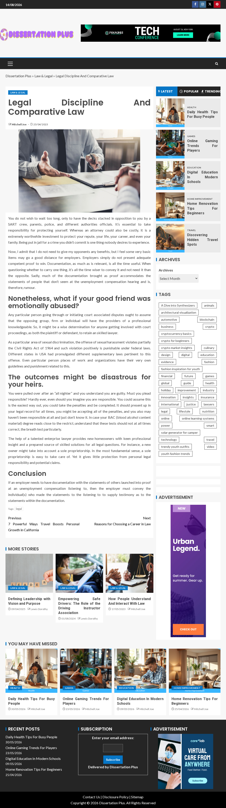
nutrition (208, 411)
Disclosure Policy (115, 797)
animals (209, 305)
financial (166, 376)
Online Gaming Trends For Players (202, 146)
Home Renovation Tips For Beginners (202, 208)
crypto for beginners (175, 341)
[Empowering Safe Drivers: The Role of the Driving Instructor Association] (79, 573)
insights (188, 397)
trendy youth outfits (175, 446)
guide (187, 383)
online (165, 418)
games (209, 376)
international (170, 404)
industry (208, 390)
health (209, 383)
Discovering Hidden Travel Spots (202, 240)
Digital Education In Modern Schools (202, 177)
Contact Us (91, 797)
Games (191, 136)
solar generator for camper (179, 432)
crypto (209, 326)
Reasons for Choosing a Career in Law (122, 521)
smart (210, 425)
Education (194, 167)
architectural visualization (178, 312)
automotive (169, 319)
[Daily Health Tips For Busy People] (170, 112)
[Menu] (10, 63)
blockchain (207, 319)
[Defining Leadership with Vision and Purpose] (29, 573)
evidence (167, 362)
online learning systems (198, 418)
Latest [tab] (167, 91)
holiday (166, 390)
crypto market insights (176, 348)
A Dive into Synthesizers (178, 305)
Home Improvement (200, 199)
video (210, 446)
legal (19, 508)
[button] (10, 63)
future (188, 376)
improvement (187, 390)
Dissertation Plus (18, 76)
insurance (207, 397)
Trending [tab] (212, 91)
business (167, 326)
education (207, 355)
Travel (191, 230)
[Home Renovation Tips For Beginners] (170, 206)
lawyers (209, 404)
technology (169, 439)
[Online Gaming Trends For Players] (170, 144)
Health (191, 107)
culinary (209, 348)
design (165, 355)
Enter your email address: (113, 752)
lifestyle (184, 411)
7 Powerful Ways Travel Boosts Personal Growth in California (43, 524)
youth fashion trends (175, 454)
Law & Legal (43, 76)
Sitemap (137, 797)
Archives (166, 270)
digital (185, 355)
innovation (168, 397)
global (165, 383)
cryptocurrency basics (176, 333)
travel (210, 439)
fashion (209, 362)
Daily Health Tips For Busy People (31, 737)
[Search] (216, 63)
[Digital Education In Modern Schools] (170, 175)
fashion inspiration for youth (180, 369)
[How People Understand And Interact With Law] (129, 573)
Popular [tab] (191, 91)
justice (191, 404)
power (165, 425)
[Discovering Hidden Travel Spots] (170, 238)
